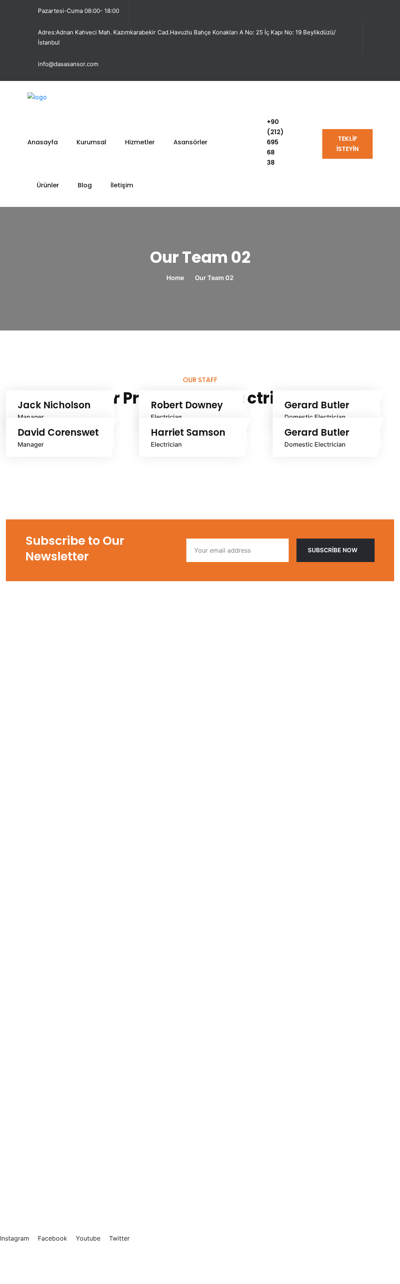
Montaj (55, 1016)
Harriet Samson (188, 432)
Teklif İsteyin (347, 143)
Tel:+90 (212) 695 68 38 (42, 1170)
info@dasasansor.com (68, 64)
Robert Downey (187, 405)
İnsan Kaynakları (69, 800)
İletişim (122, 185)
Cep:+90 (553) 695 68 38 (44, 1179)
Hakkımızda (62, 773)
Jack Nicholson (54, 405)
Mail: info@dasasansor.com (46, 1196)
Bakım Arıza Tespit (72, 990)
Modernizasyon (67, 977)
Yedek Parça (63, 1030)
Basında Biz (62, 786)
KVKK (323, 1260)
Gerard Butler (316, 405)
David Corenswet (58, 432)
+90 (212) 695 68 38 (275, 142)
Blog (85, 185)
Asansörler (190, 142)
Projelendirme (65, 963)
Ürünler (48, 185)
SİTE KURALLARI (369, 1260)
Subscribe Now (332, 550)
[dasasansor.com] (54, 96)
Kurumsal (91, 142)
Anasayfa (42, 142)
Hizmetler (140, 142)
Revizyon (58, 1003)
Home (176, 278)
